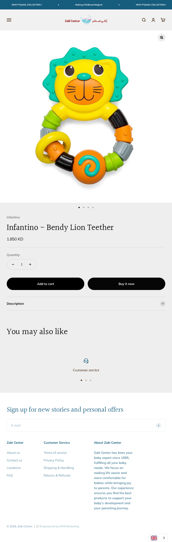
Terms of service (55, 453)
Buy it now (126, 284)
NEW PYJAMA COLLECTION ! (24, 4)
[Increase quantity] (30, 264)
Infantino (13, 217)
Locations (14, 468)
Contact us (14, 460)
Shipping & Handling (59, 468)
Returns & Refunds (57, 475)
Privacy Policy (54, 460)
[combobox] (158, 538)
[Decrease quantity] (13, 264)
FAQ (10, 475)
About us (13, 453)
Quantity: (13, 255)
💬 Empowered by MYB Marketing (57, 526)
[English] (158, 538)
